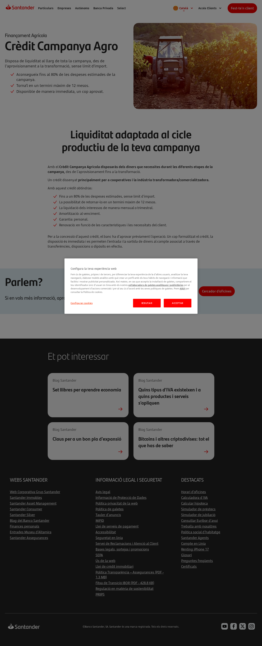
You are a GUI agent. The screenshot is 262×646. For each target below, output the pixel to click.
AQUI (182, 288)
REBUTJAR (146, 303)
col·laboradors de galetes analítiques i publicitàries (155, 285)
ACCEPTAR (177, 303)
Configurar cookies (82, 303)
